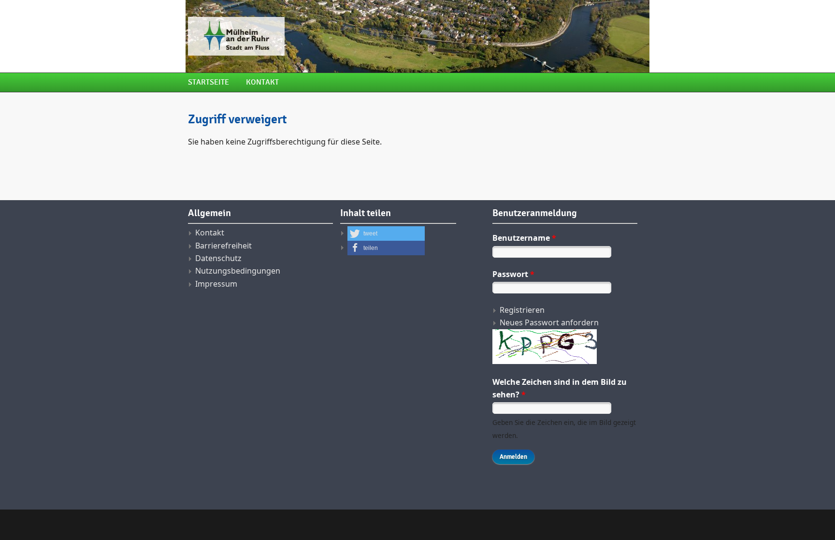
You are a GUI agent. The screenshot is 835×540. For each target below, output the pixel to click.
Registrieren (522, 310)
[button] (386, 233)
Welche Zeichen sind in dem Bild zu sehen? (559, 388)
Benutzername (524, 238)
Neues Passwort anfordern (549, 322)
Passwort (513, 274)
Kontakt (262, 82)
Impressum (216, 283)
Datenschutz (218, 258)
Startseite (208, 82)
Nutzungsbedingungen (237, 270)
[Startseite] (338, 36)
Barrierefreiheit (223, 245)
